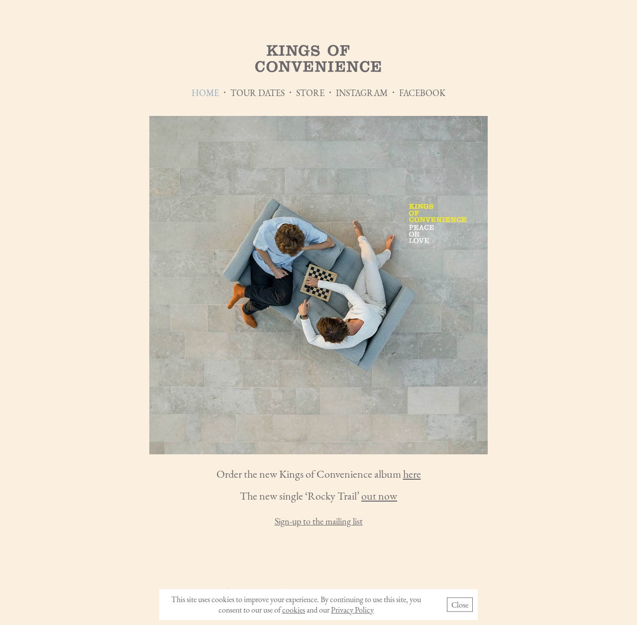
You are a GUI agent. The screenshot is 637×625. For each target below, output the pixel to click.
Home (205, 93)
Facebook (422, 93)
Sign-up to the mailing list (319, 521)
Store (310, 93)
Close (459, 605)
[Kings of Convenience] (318, 59)
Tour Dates (257, 93)
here (412, 474)
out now (379, 496)
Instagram (362, 93)
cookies (293, 610)
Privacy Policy (352, 610)
